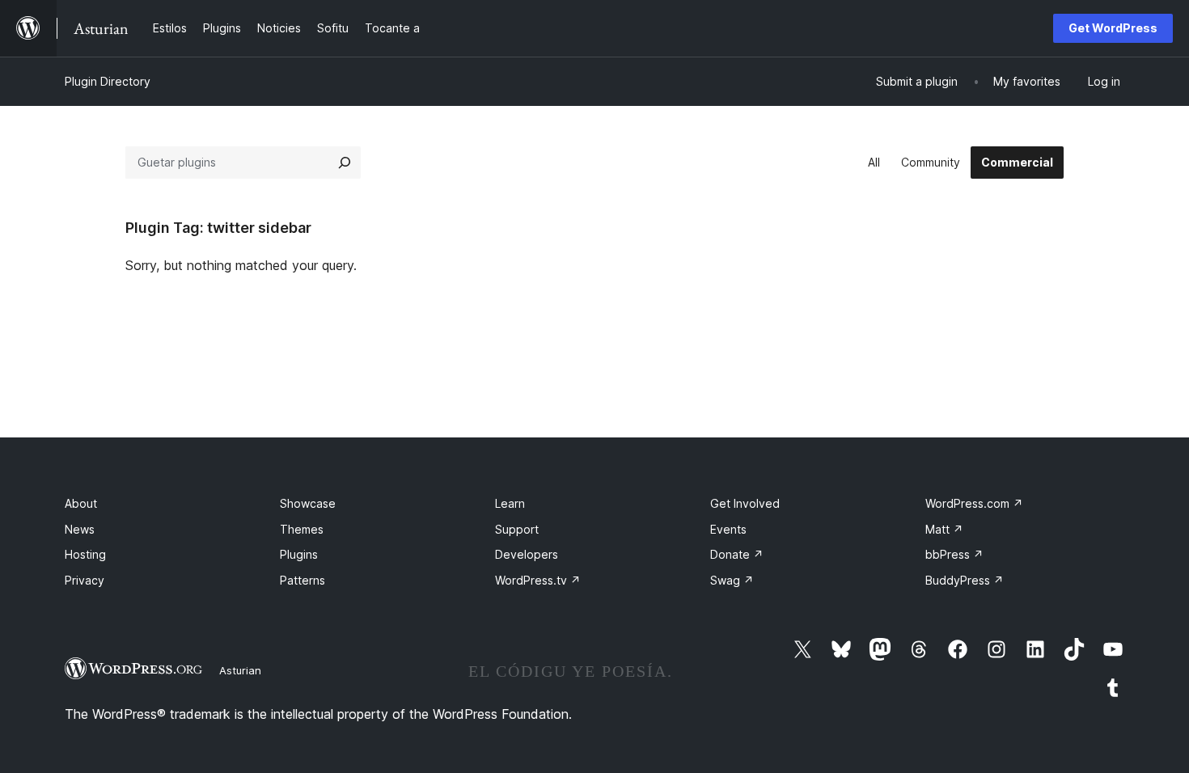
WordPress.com (974, 503)
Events (728, 529)
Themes (302, 529)
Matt (944, 529)
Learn (510, 503)
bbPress (954, 554)
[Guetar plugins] (344, 162)
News (80, 529)
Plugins (299, 554)
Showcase (308, 503)
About (81, 503)
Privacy (84, 580)
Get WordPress (1112, 28)
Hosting (85, 554)
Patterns (302, 580)
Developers (526, 554)
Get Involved (745, 503)
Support (517, 529)
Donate (737, 554)
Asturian (240, 670)
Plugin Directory (107, 81)
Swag (732, 580)
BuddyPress (964, 580)
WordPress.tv (538, 580)
